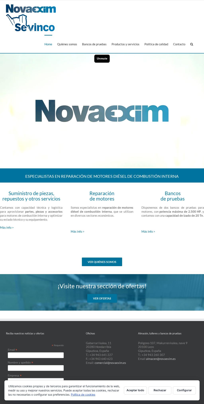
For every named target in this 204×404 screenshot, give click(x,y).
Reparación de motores (101, 196)
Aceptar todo (135, 390)
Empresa (15, 375)
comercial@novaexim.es (110, 362)
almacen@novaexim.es (161, 359)
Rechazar (160, 390)
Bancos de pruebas (173, 196)
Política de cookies (83, 394)
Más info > (7, 227)
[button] (191, 44)
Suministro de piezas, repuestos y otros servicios (31, 196)
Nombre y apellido (20, 362)
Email (12, 350)
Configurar (184, 390)
